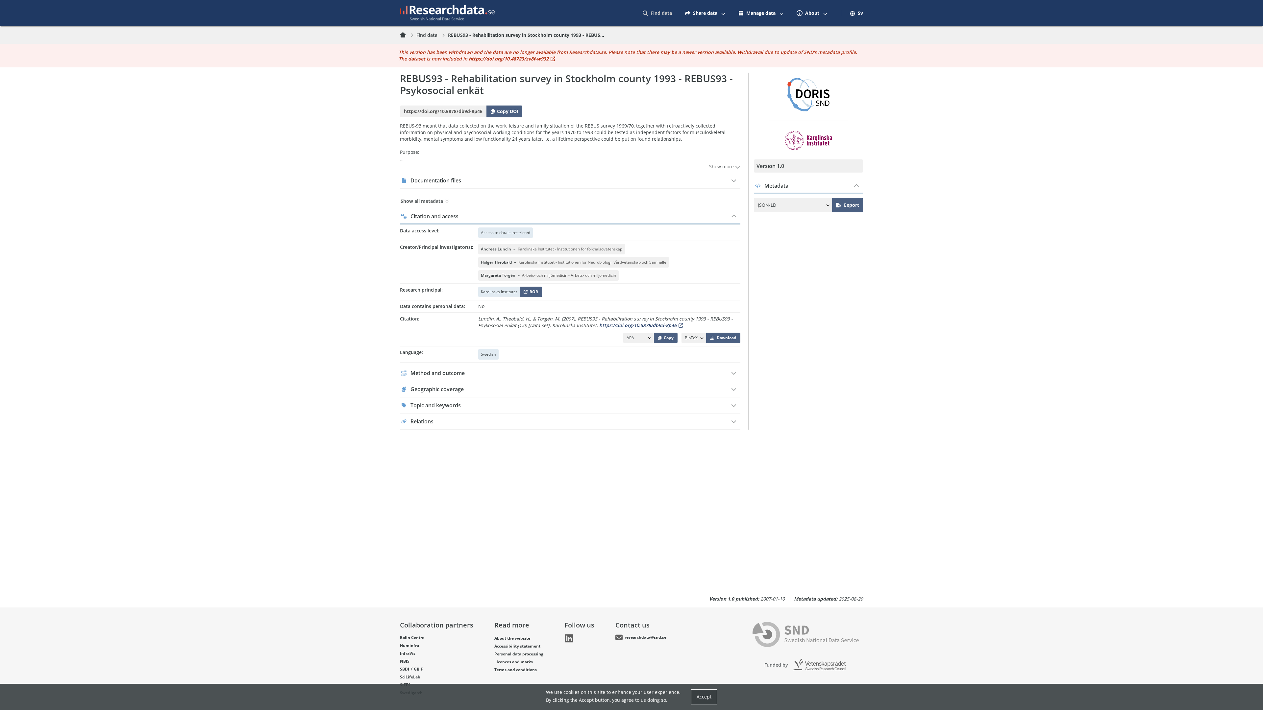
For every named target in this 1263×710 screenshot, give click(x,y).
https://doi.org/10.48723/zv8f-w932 (509, 59)
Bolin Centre (412, 637)
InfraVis (407, 653)
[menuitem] (657, 13)
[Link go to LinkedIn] (569, 638)
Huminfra (409, 645)
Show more (722, 166)
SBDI (404, 669)
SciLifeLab (410, 677)
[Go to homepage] (447, 13)
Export (851, 205)
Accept (704, 697)
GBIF (418, 669)
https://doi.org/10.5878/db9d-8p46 (638, 325)
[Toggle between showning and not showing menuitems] (723, 13)
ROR (532, 293)
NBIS (404, 661)
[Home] (407, 35)
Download (726, 338)
